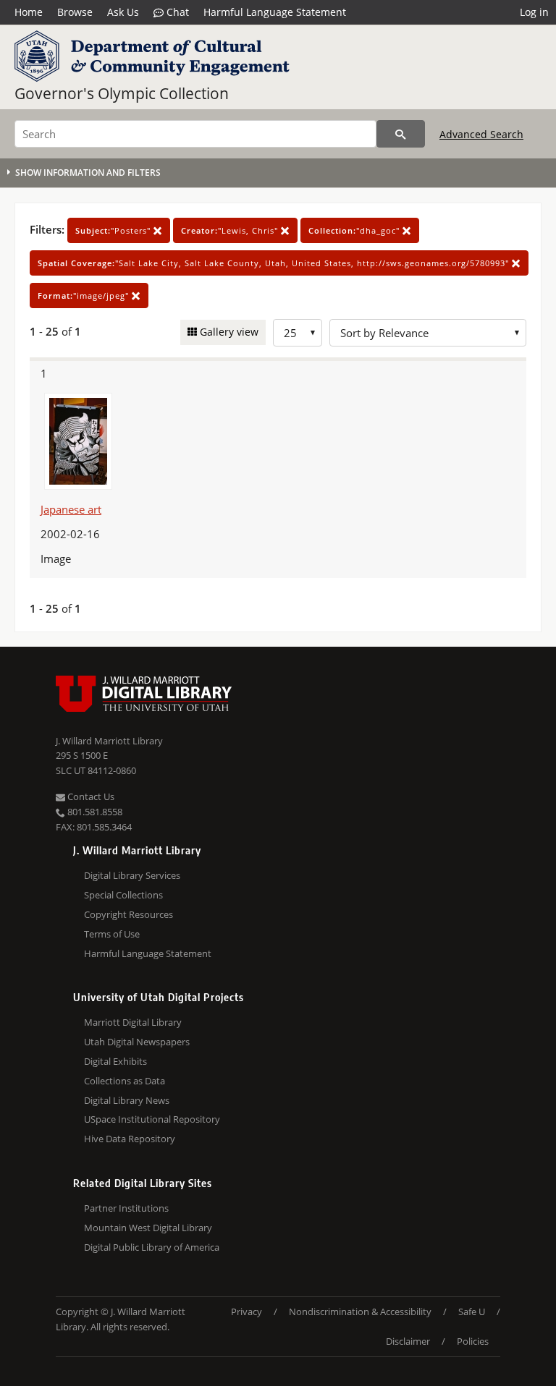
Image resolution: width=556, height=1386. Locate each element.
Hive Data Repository (129, 1138)
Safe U (471, 1311)
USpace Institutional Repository (152, 1119)
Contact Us (89, 796)
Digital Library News (126, 1100)
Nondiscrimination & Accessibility (360, 1311)
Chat (176, 12)
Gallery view (227, 332)
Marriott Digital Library (133, 1022)
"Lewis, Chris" (231, 230)
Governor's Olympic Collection (121, 93)
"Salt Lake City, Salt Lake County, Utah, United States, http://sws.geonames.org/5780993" (275, 263)
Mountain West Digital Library (148, 1227)
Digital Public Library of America (151, 1247)
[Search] (400, 134)
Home (28, 12)
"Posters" (114, 230)
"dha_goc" (355, 230)
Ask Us (123, 12)
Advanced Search (481, 134)
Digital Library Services (132, 875)
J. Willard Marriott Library (109, 740)
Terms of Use (112, 933)
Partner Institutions (126, 1208)
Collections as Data (124, 1080)
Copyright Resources (128, 914)
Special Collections (123, 894)
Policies (473, 1341)
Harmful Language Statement (274, 12)
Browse (75, 12)
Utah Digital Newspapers (137, 1041)
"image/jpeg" (85, 295)
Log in (534, 12)
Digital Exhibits (115, 1061)
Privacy (246, 1311)
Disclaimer (408, 1341)
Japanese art (71, 509)
